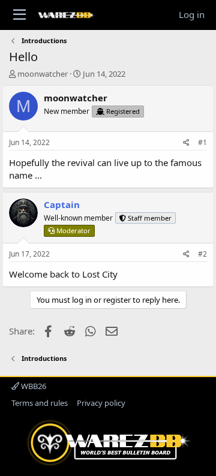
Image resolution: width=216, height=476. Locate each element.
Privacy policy (101, 402)
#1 (202, 142)
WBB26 (32, 386)
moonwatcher (42, 73)
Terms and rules (39, 402)
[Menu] (19, 15)
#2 (202, 254)
